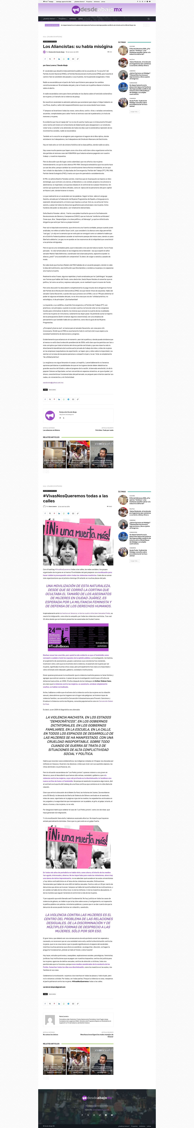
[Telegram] (147, 1)
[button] (148, 18)
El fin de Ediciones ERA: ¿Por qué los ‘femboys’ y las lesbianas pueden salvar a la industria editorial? (94, 25)
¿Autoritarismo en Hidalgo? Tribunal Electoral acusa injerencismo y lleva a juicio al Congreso (101, 463)
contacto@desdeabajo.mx (101, 1110)
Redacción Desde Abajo (56, 52)
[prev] (144, 25)
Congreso (133, 98)
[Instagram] (142, 1)
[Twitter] (140, 1)
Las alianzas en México (51, 430)
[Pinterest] (54, 59)
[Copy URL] (78, 59)
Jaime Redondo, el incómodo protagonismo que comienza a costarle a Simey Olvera (78, 463)
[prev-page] (44, 471)
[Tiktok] (145, 1)
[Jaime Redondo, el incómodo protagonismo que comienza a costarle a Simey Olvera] (78, 454)
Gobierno (101, 457)
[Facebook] (137, 1)
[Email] (73, 59)
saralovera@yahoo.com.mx (53, 383)
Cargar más (134, 111)
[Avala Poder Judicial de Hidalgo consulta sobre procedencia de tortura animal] (123, 102)
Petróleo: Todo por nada (104, 430)
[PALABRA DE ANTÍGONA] (54, 37)
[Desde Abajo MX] (97, 9)
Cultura (54, 457)
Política (78, 457)
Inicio (44, 37)
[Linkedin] (59, 59)
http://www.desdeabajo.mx (66, 414)
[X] (50, 59)
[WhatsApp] (64, 59)
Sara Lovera (52, 389)
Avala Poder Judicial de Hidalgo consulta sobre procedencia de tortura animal (138, 103)
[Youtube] (150, 1)
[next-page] (47, 471)
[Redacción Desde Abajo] (44, 52)
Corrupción (133, 82)
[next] (148, 25)
